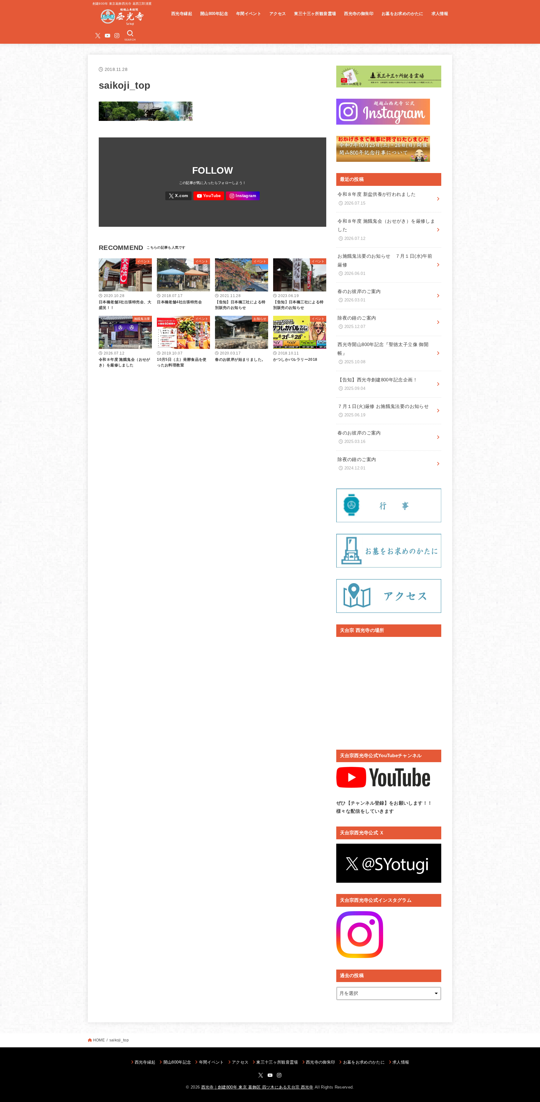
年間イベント (248, 13)
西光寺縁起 (181, 13)
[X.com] (98, 35)
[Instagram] (117, 35)
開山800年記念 (214, 13)
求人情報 (440, 13)
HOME (99, 1040)
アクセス (277, 13)
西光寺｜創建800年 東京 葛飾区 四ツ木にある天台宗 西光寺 (257, 1087)
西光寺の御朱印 (358, 13)
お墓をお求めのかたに (402, 13)
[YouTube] (107, 35)
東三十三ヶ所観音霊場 (315, 13)
